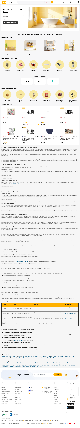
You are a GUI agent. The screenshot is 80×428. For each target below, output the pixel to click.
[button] (59, 2)
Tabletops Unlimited (53, 357)
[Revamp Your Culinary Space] (52, 17)
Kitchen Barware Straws (7, 365)
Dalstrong (71, 356)
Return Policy (17, 393)
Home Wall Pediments (70, 365)
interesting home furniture (22, 261)
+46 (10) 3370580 (72, 399)
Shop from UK (11, 420)
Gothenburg (56, 389)
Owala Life (15, 356)
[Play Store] (70, 407)
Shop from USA (4, 420)
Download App (18, 387)
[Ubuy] (3, 2)
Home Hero (37, 117)
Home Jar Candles (67, 362)
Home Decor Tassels (36, 366)
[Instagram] (68, 423)
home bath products (18, 340)
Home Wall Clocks (49, 362)
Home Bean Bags (36, 365)
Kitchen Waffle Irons (19, 364)
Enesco (34, 357)
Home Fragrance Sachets (16, 366)
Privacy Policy (39, 423)
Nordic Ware (42, 357)
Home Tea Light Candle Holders (58, 365)
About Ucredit (17, 397)
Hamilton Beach (72, 313)
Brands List (17, 389)
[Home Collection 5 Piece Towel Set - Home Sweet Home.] (11, 112)
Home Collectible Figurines (26, 362)
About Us (3, 387)
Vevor (3, 357)
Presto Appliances (28, 356)
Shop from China (46, 420)
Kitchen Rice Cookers (29, 364)
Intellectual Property (5, 393)
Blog (15, 401)
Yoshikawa (8, 357)
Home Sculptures (6, 366)
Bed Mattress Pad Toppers (68, 364)
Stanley (4, 356)
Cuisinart (73, 307)
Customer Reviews (18, 391)
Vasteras (56, 397)
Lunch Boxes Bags (17, 365)
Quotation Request (5, 391)
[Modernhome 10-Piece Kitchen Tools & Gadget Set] (11, 131)
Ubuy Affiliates (18, 403)
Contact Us (3, 389)
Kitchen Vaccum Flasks (27, 365)
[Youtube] (70, 423)
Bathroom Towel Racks (45, 364)
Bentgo (25, 357)
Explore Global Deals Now (10, 22)
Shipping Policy (4, 401)
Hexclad (45, 356)
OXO (66, 309)
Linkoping (56, 401)
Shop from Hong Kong (29, 420)
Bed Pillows (37, 364)
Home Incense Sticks (14, 362)
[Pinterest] (74, 423)
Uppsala (55, 393)
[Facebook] (66, 423)
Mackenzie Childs (15, 357)
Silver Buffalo (54, 356)
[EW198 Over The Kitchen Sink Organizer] (49, 112)
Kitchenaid (35, 356)
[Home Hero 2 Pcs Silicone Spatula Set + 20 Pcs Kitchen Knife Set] (68, 112)
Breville (19, 356)
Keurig (71, 318)
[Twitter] (72, 423)
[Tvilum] (27, 81)
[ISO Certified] (13, 414)
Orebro (55, 399)
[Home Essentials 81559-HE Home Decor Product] (49, 131)
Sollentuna (56, 395)
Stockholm (56, 387)
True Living (75, 136)
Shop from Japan (19, 420)
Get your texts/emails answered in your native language (73, 393)
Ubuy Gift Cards (18, 399)
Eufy (38, 357)
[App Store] (70, 404)
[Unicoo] (40, 81)
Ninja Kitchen (9, 356)
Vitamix (21, 357)
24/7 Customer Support (73, 388)
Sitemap (3, 395)
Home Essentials (55, 136)
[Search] (52, 2)
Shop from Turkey (54, 420)
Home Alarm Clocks (57, 362)
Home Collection (17, 117)
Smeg (49, 356)
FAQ (15, 395)
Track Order (4, 397)
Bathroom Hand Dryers (56, 364)
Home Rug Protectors (27, 366)
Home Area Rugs (6, 362)
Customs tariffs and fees (6, 399)
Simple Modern (61, 356)
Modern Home (17, 136)
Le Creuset (67, 318)
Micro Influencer (4, 403)
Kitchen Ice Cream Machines (8, 364)
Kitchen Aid (67, 307)
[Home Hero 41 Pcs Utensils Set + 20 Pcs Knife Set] (30, 112)
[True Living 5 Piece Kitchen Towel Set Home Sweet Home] (68, 131)
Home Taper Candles (45, 365)
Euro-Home (56, 117)
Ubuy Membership (5, 405)
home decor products (15, 183)
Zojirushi (67, 313)
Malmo (55, 391)
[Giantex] (53, 81)
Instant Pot (67, 323)
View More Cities (57, 403)
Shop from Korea (38, 420)
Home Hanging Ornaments (38, 362)
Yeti (23, 356)
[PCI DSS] (4, 415)
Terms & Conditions (31, 423)
